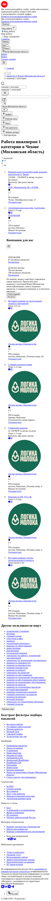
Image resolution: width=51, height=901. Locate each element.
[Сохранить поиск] (4, 100)
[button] (4, 54)
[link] (5, 48)
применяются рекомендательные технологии (24, 870)
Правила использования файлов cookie (19, 21)
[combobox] (13, 87)
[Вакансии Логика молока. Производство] (28, 326)
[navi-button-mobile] (4, 62)
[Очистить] (5, 93)
